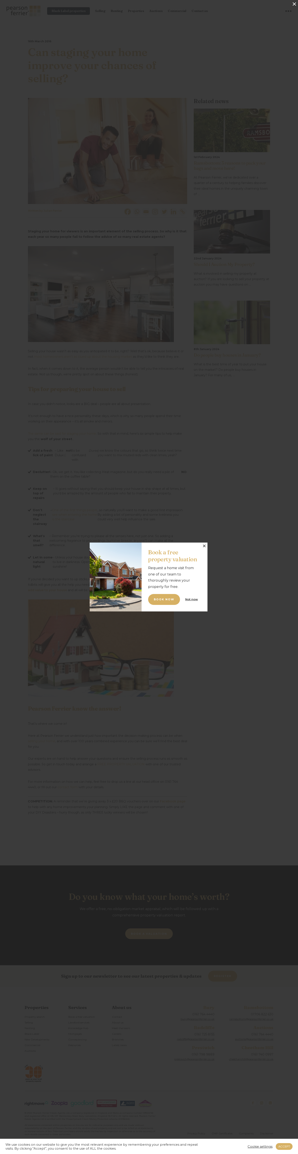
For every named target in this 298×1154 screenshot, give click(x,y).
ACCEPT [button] (284, 1146)
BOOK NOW (164, 599)
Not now (191, 599)
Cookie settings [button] (260, 1147)
